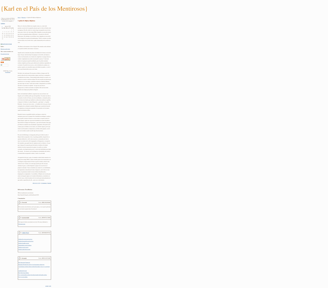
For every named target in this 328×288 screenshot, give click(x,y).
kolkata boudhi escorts (23, 243)
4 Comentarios (44, 183)
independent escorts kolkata (24, 245)
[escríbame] (7, 72)
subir (50, 286)
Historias (24, 17)
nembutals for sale (22, 270)
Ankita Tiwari (25, 232)
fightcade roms (21, 224)
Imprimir (49, 183)
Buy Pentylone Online (23, 273)
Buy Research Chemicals (24, 262)
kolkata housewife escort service (25, 241)
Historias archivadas (5, 49)
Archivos (3, 23)
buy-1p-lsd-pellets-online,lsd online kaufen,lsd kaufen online (32, 275)
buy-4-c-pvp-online (23, 277)
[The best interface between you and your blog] (4, 66)
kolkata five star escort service (25, 239)
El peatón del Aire (5, 54)
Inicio (19, 17)
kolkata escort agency (23, 247)
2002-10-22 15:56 (36, 183)
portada (46, 286)
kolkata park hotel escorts (24, 249)
